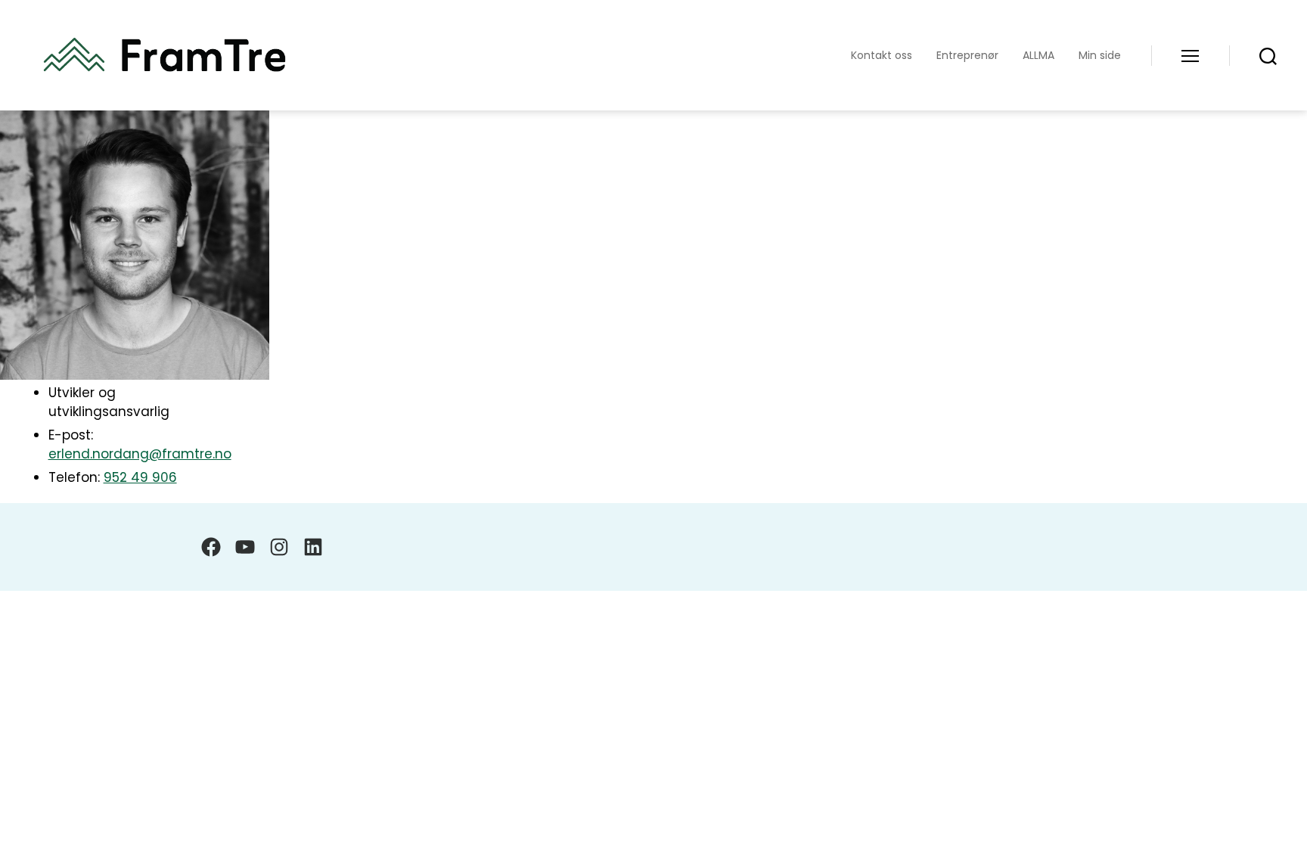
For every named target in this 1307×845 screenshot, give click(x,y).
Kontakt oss (881, 55)
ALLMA (1038, 55)
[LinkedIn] (313, 547)
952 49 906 (140, 477)
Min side (1100, 55)
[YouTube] (245, 547)
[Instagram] (279, 547)
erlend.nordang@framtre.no (139, 454)
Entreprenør (967, 55)
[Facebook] (211, 547)
